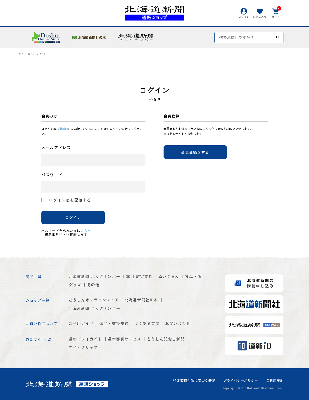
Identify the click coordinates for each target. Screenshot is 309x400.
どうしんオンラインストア (94, 300)
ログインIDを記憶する (70, 200)
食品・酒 (193, 276)
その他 (93, 285)
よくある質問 (146, 323)
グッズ (75, 285)
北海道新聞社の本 (141, 300)
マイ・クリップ (83, 347)
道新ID (63, 129)
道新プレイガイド (85, 339)
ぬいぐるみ (168, 276)
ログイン (73, 217)
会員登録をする (195, 152)
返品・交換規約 (114, 323)
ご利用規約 (274, 380)
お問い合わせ (177, 323)
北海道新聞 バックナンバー (94, 276)
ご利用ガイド (81, 323)
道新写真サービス (124, 339)
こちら (86, 230)
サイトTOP (25, 53)
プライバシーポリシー (240, 380)
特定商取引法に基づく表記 (194, 380)
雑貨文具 (144, 276)
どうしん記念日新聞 (166, 339)
